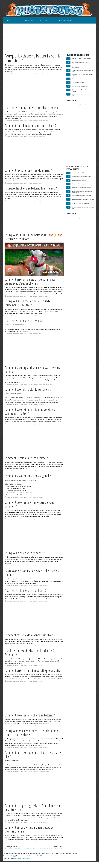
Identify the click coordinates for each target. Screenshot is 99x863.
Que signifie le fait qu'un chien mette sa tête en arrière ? (82, 75)
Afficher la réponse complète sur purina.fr (33, 183)
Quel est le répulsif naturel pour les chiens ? (82, 176)
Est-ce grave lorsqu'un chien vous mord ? (81, 78)
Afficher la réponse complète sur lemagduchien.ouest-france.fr (38, 384)
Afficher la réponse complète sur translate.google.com (36, 296)
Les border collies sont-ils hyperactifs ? (80, 173)
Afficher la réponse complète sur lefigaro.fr (33, 665)
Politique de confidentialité (35, 856)
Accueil (9, 20)
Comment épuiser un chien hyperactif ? (80, 62)
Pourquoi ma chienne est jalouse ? (79, 184)
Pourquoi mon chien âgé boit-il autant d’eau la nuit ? (82, 71)
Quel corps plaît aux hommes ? (79, 180)
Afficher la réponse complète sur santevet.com (34, 136)
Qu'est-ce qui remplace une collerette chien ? (82, 195)
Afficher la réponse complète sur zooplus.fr (33, 73)
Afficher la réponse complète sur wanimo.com (34, 404)
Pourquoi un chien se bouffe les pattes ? (81, 203)
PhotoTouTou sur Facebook (21, 859)
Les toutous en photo (46, 20)
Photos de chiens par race (25, 20)
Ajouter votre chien (65, 20)
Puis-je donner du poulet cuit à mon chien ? (81, 187)
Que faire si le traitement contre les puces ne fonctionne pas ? (82, 192)
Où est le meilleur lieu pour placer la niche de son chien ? (83, 207)
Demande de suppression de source (14, 73)
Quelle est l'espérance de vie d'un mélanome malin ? (82, 94)
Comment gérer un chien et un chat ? (80, 86)
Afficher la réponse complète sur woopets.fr (33, 201)
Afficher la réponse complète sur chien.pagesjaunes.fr (36, 120)
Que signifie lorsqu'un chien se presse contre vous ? (21, 848)
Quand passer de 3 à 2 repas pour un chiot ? (82, 58)
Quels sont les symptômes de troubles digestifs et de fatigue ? (83, 90)
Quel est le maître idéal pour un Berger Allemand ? (83, 199)
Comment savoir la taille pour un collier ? (51, 848)
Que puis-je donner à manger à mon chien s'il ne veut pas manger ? (83, 66)
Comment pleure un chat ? (78, 82)
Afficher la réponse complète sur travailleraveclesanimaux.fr (37, 771)
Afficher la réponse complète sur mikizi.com (33, 424)
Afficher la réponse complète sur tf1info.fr (33, 333)
